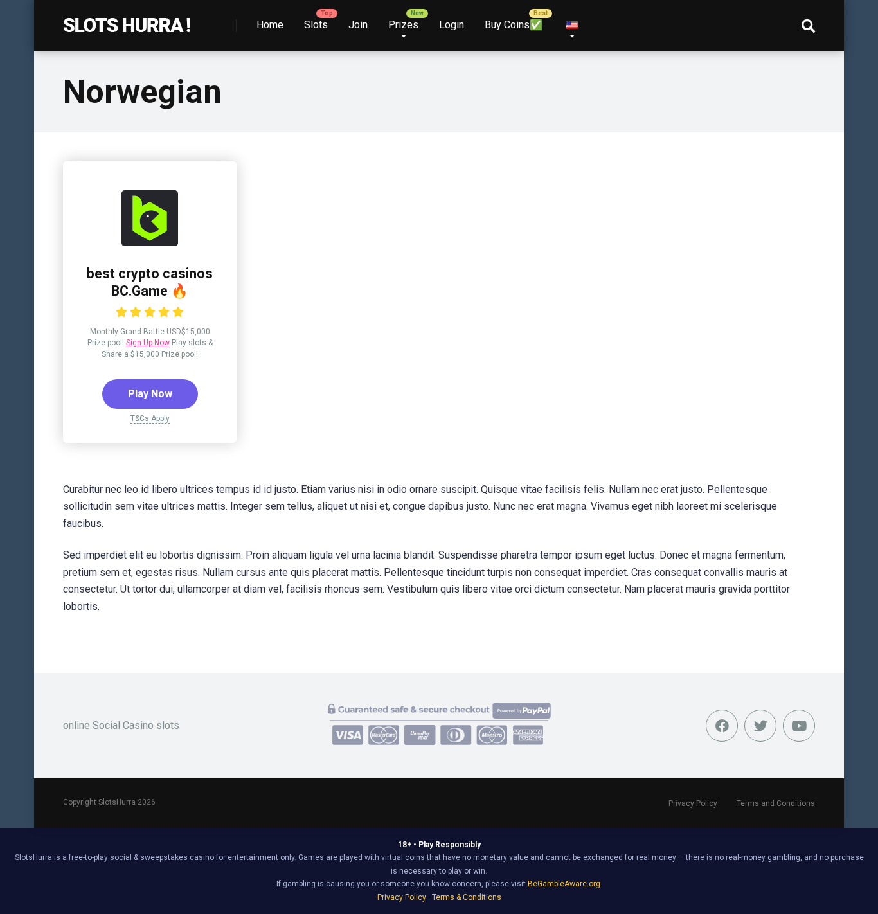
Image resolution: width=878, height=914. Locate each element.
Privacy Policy (692, 803)
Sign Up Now (148, 342)
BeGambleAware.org (564, 883)
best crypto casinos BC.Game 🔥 (150, 282)
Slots (316, 25)
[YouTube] (799, 726)
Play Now (150, 394)
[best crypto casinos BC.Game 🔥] (149, 243)
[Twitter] (760, 726)
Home (269, 25)
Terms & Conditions (466, 897)
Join (358, 25)
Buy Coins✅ (513, 25)
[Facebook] (722, 726)
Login (451, 25)
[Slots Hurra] (127, 21)
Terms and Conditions (776, 803)
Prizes (403, 25)
